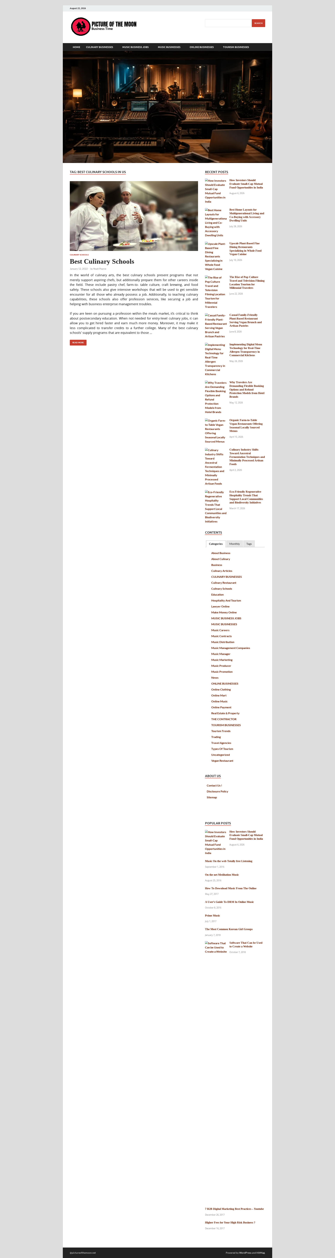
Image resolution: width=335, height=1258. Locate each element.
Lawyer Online (220, 606)
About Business (220, 553)
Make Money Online (224, 612)
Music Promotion (222, 671)
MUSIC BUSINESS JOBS (135, 47)
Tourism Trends (220, 731)
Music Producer (221, 665)
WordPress (245, 1252)
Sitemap (212, 797)
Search (258, 23)
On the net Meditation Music (222, 874)
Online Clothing (221, 689)
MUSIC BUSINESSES (169, 47)
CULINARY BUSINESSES (99, 47)
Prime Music (212, 915)
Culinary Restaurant (223, 582)
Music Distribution (222, 642)
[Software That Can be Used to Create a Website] (216, 943)
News (214, 677)
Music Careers (220, 630)
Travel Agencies (221, 742)
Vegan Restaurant (222, 760)
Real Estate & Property (225, 713)
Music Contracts (221, 636)
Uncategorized (220, 754)
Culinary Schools (79, 255)
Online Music (219, 701)
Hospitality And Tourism (226, 600)
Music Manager (220, 653)
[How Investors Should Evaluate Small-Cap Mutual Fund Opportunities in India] (216, 180)
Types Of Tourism (222, 748)
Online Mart (218, 695)
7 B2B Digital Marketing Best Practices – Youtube (234, 1208)
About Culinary (220, 559)
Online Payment (221, 707)
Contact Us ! (214, 785)
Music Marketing (221, 659)
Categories (216, 543)
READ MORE (77, 342)
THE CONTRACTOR (223, 719)
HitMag (260, 1252)
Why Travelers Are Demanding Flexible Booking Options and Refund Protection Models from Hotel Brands (246, 389)
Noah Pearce (99, 268)
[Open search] (263, 47)
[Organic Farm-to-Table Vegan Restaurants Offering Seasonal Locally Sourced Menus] (216, 420)
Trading (216, 737)
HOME (76, 47)
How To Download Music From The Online (230, 888)
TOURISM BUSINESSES (236, 47)
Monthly (234, 543)
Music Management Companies (230, 648)
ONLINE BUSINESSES (202, 47)
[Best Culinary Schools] (134, 216)
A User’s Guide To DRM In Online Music (229, 901)
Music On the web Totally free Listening (228, 861)
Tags (249, 543)
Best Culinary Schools (102, 261)
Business (216, 564)
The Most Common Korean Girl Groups (229, 929)
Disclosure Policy (217, 791)
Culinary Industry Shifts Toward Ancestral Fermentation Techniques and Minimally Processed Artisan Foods (247, 457)
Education (217, 594)
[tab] (216, 543)
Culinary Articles (221, 570)
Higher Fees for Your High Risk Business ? (230, 1222)
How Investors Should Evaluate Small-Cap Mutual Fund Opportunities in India (246, 184)
